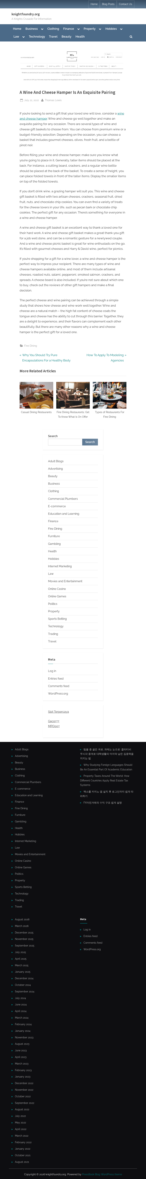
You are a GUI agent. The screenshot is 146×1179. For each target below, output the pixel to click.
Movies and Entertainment (65, 581)
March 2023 (21, 1063)
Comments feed (58, 686)
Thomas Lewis (53, 100)
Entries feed (56, 678)
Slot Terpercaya (58, 711)
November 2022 (24, 1089)
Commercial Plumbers (63, 498)
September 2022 (24, 1102)
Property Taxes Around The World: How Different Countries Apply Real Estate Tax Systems (104, 780)
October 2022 (23, 1096)
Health (80, 36)
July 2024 (20, 998)
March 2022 (21, 1135)
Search (53, 436)
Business (31, 28)
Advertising (55, 468)
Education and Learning (63, 513)
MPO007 (54, 726)
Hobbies (111, 28)
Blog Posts (108, 4)
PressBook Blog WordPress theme (102, 1174)
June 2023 (21, 1050)
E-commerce (57, 506)
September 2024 (24, 991)
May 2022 (20, 1122)
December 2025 (24, 932)
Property (90, 28)
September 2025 (24, 945)
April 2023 (20, 1056)
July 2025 (20, 952)
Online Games (57, 596)
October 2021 (22, 1155)
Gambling (54, 544)
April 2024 (21, 1011)
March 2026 (21, 925)
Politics (52, 604)
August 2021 (22, 1161)
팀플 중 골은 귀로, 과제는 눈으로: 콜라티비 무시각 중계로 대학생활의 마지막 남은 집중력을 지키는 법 (107, 754)
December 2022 (24, 1083)
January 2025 (22, 971)
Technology (37, 36)
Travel (53, 36)
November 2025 (24, 938)
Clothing (53, 28)
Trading (53, 634)
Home (94, 4)
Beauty (66, 36)
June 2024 (21, 1004)
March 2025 (21, 965)
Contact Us (125, 4)
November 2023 (24, 1037)
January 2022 (22, 1148)
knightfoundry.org (26, 14)
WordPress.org (58, 693)
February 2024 (23, 1024)
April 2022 (20, 1129)
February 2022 (23, 1142)
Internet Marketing (60, 566)
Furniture (54, 536)
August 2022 (22, 1109)
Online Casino (57, 589)
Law (16, 36)
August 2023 (22, 1043)
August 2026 (22, 919)
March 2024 (21, 1017)
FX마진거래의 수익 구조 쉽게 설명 (103, 802)
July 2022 (20, 1115)
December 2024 (24, 978)
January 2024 (22, 1030)
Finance (68, 28)
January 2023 (22, 1076)
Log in (52, 671)
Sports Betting (57, 618)
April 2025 (21, 958)
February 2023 (23, 1070)
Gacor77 (53, 721)
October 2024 (23, 984)
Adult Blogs (56, 461)
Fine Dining (30, 345)
